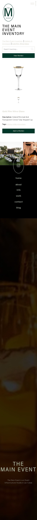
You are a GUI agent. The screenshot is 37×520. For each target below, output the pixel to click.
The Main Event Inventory (12, 41)
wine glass (21, 124)
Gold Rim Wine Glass (20, 44)
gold (14, 124)
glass (9, 124)
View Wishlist (18, 55)
